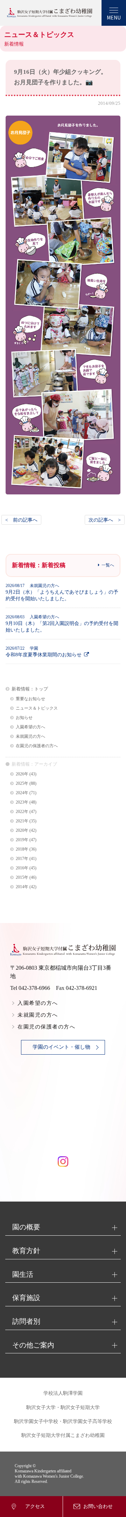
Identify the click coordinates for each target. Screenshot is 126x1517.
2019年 (22, 840)
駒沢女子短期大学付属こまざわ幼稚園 (63, 1435)
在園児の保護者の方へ (37, 746)
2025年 (22, 783)
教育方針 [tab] (26, 1250)
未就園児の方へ (30, 736)
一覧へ (108, 565)
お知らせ (24, 718)
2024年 (22, 793)
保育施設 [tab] (26, 1297)
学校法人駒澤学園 (63, 1393)
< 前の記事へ (21, 520)
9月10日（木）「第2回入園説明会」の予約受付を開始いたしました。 (62, 624)
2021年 (22, 821)
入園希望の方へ (30, 727)
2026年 (22, 774)
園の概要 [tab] (26, 1227)
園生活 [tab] (22, 1274)
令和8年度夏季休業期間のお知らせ (44, 651)
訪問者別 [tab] (26, 1321)
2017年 (22, 859)
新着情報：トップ (30, 688)
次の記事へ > (105, 520)
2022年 (22, 812)
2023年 (22, 802)
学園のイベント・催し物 (61, 1047)
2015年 (22, 877)
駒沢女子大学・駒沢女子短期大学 (63, 1407)
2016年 (22, 868)
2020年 (22, 830)
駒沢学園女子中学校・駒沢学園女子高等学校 (63, 1421)
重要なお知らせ (30, 699)
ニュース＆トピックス (37, 708)
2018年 (22, 849)
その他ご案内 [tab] (33, 1345)
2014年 (22, 887)
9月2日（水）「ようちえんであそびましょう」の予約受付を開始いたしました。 (62, 592)
